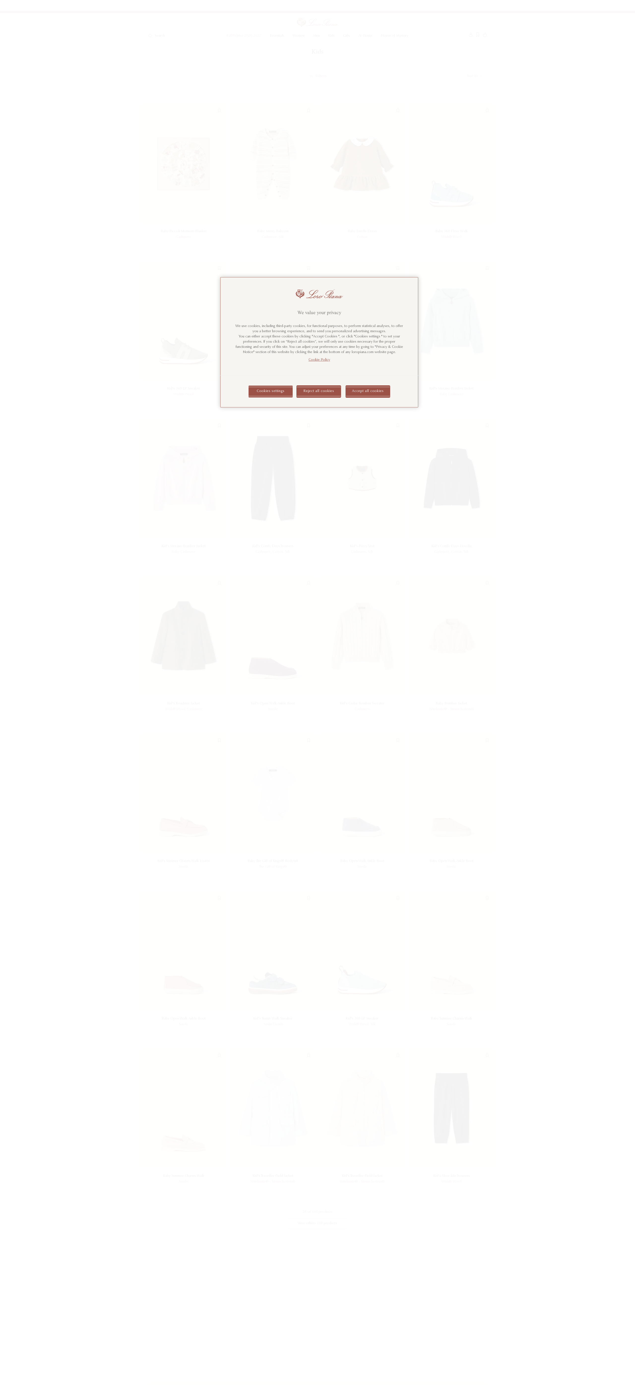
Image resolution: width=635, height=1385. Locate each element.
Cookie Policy (319, 360)
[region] (319, 342)
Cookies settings (271, 391)
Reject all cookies (318, 391)
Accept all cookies (368, 391)
